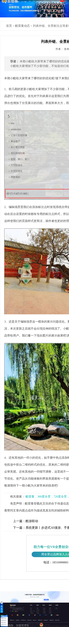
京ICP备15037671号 (33, 624)
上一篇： (19, 521)
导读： (14, 61)
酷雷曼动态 (22, 25)
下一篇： (19, 527)
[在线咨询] (1, 602)
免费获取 (46, 599)
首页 (9, 25)
